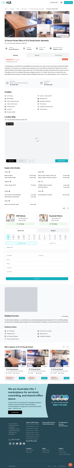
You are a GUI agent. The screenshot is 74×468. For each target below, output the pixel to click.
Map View (11, 160)
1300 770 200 (22, 220)
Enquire (22, 378)
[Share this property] (63, 208)
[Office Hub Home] (6, 2)
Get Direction (61, 160)
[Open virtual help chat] (70, 464)
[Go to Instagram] (10, 443)
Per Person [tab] (58, 55)
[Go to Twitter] (13, 443)
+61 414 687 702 (55, 218)
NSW (18, 9)
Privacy (49, 466)
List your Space (62, 452)
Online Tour (53, 243)
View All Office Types (31, 441)
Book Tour (37, 278)
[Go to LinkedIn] (20, 443)
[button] (37, 24)
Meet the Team (29, 450)
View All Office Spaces (48, 424)
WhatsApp (21, 224)
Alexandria (24, 9)
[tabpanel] (37, 60)
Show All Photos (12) (62, 35)
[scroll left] (63, 347)
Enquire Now (68, 2)
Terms (54, 466)
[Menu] (61, 2)
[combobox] (37, 247)
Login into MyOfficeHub (64, 454)
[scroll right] (67, 347)
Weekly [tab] (37, 55)
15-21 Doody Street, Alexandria (36, 9)
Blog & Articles (45, 450)
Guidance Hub (45, 452)
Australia (12, 9)
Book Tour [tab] (21, 230)
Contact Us (61, 450)
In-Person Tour (21, 243)
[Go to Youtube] (17, 443)
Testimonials (29, 452)
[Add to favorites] (67, 208)
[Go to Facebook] (24, 443)
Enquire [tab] (53, 230)
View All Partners (63, 425)
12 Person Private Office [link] (52, 9)
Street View (31, 160)
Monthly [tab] (15, 55)
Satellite (21, 160)
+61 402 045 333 (23, 218)
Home (6, 9)
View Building (64, 316)
